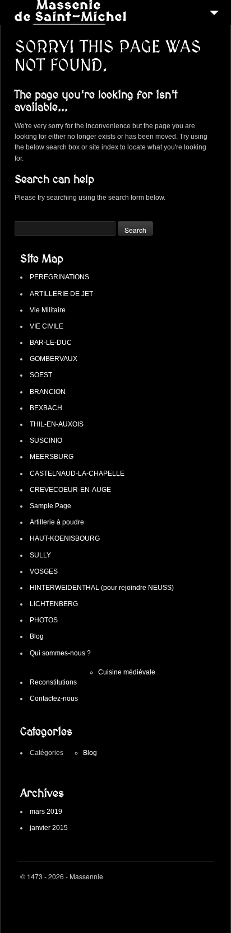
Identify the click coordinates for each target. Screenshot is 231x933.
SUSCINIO (46, 440)
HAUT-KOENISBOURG (65, 538)
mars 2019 (46, 811)
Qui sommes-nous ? (60, 653)
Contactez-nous (54, 698)
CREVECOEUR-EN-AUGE (70, 490)
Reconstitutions (53, 682)
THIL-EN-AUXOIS (57, 424)
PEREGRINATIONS (59, 277)
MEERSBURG (51, 457)
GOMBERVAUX (53, 359)
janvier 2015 (49, 828)
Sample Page (50, 506)
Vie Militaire (48, 310)
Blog (37, 636)
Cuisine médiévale (126, 672)
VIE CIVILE (46, 326)
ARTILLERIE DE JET (61, 294)
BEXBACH (46, 408)
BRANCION (48, 392)
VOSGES (44, 571)
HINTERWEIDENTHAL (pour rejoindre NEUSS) (102, 588)
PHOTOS (44, 620)
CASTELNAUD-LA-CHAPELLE (77, 473)
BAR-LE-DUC (51, 342)
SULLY (40, 555)
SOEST (41, 375)
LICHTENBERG (54, 604)
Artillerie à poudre (57, 522)
